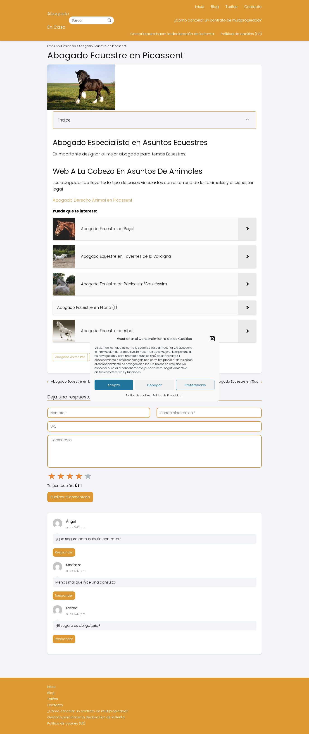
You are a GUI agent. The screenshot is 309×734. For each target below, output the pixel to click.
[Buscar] (109, 20)
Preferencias (195, 385)
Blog (215, 6)
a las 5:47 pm (76, 527)
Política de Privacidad (167, 395)
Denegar (154, 385)
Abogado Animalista (70, 357)
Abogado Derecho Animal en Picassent (92, 200)
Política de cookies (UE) (241, 33)
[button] (212, 338)
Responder (64, 552)
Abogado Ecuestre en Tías (236, 381)
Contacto (253, 6)
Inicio (199, 6)
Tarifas (232, 6)
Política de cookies (138, 395)
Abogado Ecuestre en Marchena (78, 381)
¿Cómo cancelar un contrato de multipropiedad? (218, 20)
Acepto (113, 385)
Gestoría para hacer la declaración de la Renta (172, 33)
